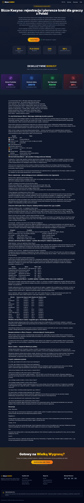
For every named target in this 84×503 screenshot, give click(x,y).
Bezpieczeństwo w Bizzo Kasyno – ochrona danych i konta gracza (25, 111)
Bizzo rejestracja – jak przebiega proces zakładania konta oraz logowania (26, 104)
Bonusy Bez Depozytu (27, 480)
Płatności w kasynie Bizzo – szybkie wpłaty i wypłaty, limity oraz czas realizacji (27, 108)
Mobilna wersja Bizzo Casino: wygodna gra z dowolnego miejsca (24, 110)
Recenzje (75, 2)
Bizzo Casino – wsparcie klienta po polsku (18, 113)
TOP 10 (63, 2)
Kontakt (44, 478)
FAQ (81, 2)
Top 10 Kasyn (25, 478)
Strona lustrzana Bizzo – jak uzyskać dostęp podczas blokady (23, 102)
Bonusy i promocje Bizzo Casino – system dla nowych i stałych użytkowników (27, 107)
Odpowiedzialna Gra (47, 480)
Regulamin (45, 483)
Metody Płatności (26, 483)
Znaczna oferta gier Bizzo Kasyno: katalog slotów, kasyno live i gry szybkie (27, 105)
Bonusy (69, 2)
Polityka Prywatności (47, 482)
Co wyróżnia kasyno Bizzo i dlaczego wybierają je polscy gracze (24, 100)
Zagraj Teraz (34, 39)
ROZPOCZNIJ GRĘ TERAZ (42, 462)
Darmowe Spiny (25, 482)
